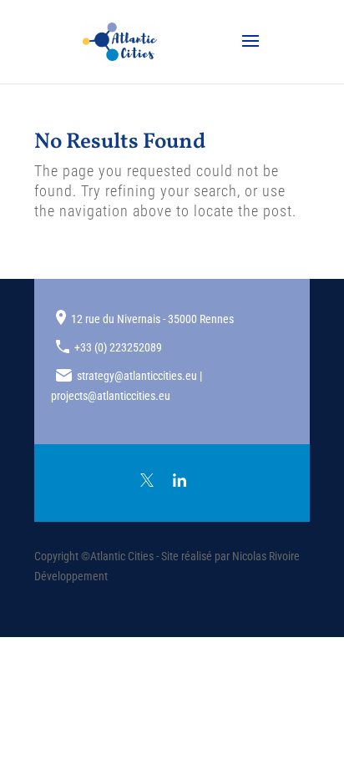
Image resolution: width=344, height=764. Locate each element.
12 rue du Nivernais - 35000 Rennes (152, 319)
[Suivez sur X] (147, 480)
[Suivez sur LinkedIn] (179, 480)
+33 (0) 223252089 (118, 347)
